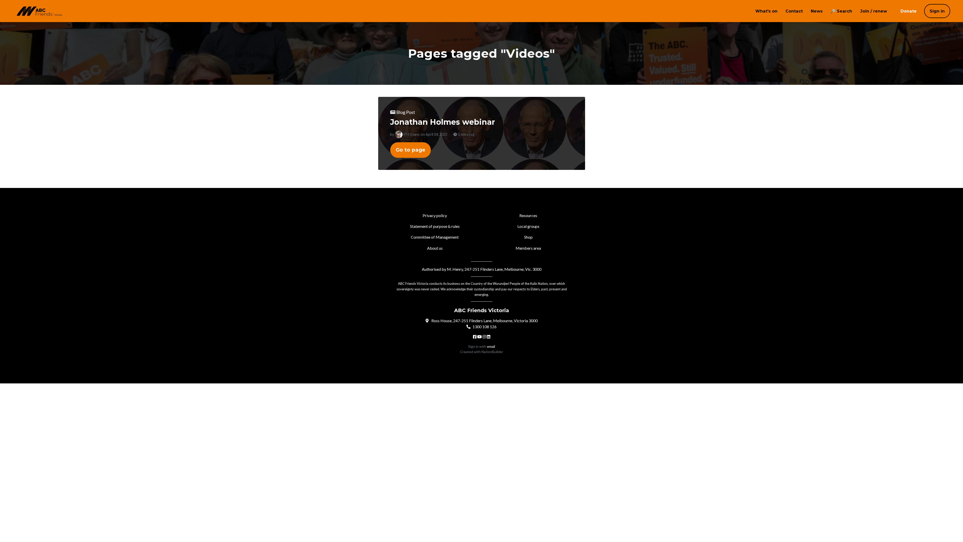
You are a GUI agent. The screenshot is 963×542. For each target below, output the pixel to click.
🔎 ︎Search (841, 11)
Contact (794, 11)
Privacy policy (435, 215)
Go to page (410, 150)
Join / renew (873, 11)
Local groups (528, 226)
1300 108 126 (484, 326)
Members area (528, 248)
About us (435, 248)
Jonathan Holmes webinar (442, 122)
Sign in (937, 11)
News (817, 11)
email (491, 346)
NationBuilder (492, 352)
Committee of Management (435, 237)
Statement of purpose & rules (435, 226)
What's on (766, 11)
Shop (528, 237)
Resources (528, 215)
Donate (909, 11)
